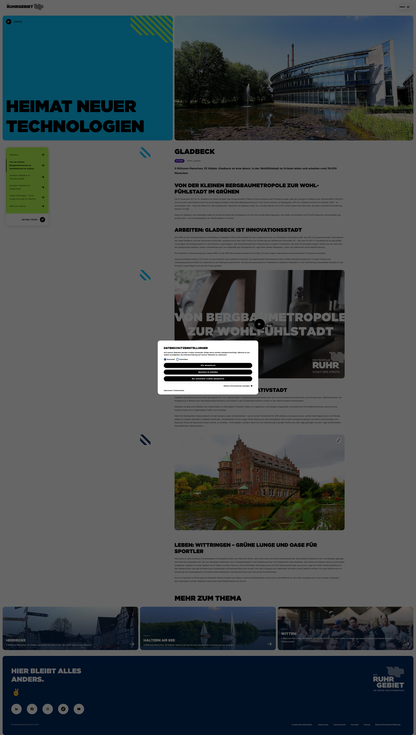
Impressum (168, 390)
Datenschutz (179, 390)
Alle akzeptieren (208, 365)
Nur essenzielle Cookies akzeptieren (208, 379)
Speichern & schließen (208, 372)
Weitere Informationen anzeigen (236, 386)
